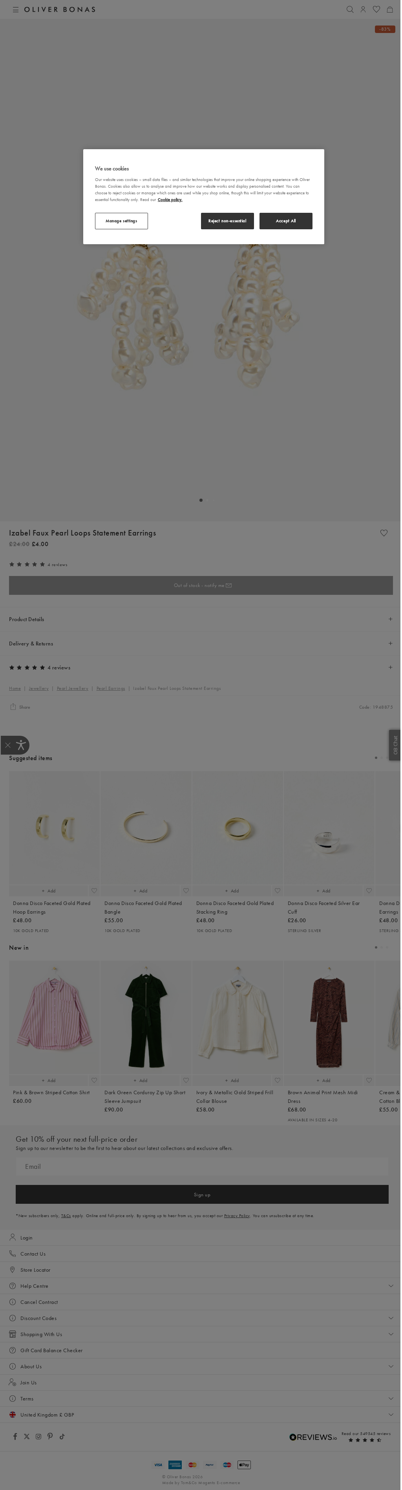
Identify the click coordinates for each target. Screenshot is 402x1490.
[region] (203, 196)
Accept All (286, 220)
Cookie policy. (170, 199)
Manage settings (121, 220)
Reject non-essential (227, 220)
